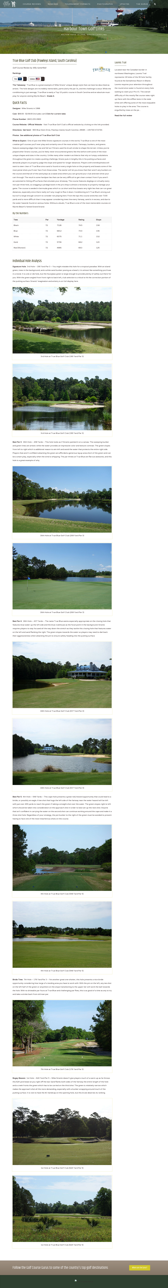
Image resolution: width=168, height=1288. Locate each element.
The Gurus (142, 4)
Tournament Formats (77, 4)
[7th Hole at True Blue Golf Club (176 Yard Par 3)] (62, 1033)
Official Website (35, 124)
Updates (124, 4)
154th (33, 79)
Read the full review (123, 115)
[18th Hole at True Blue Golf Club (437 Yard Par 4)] (62, 675)
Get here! (27, 130)
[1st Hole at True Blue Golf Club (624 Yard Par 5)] (62, 1132)
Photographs (105, 4)
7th (16, 79)
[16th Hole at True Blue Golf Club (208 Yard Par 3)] (62, 499)
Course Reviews (32, 4)
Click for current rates (56, 114)
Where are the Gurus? (139, 1267)
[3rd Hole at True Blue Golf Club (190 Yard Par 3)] (62, 320)
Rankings (53, 4)
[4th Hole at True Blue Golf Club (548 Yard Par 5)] (62, 857)
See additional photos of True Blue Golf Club (40, 135)
